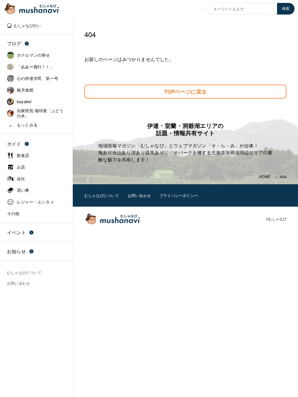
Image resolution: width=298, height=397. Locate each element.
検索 (286, 8)
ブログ (14, 43)
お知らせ (16, 251)
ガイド (14, 143)
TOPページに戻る (185, 91)
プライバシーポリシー (178, 195)
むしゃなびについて (101, 195)
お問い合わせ (139, 195)
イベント (16, 232)
